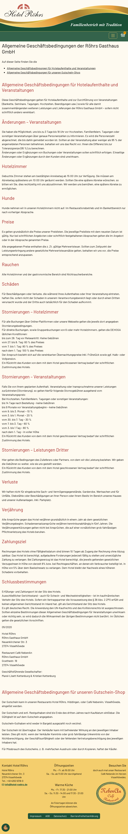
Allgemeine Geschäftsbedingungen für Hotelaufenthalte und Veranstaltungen (51, 68)
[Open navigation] (113, 36)
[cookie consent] (5, 827)
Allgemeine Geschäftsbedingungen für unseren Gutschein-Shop (43, 72)
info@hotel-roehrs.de (16, 784)
